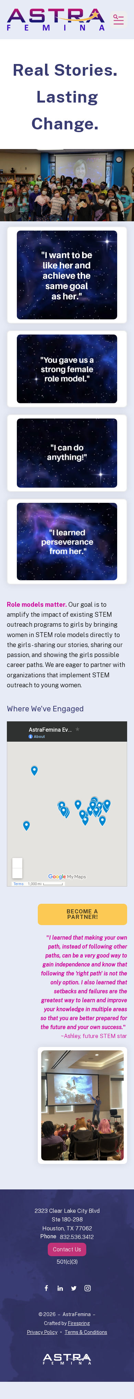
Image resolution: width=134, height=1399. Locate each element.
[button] (118, 19)
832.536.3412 (77, 1237)
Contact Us (67, 1249)
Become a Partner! (82, 914)
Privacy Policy (42, 1332)
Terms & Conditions (86, 1332)
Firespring (79, 1323)
